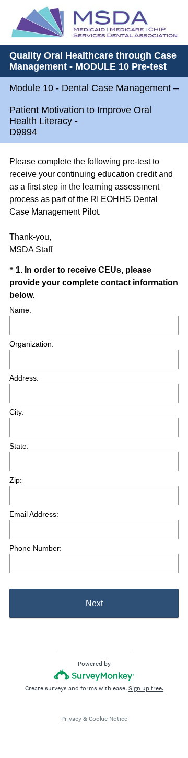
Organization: (31, 344)
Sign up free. (145, 688)
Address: (24, 378)
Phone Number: (35, 548)
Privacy (71, 719)
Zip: (15, 480)
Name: (20, 310)
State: (19, 446)
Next (94, 603)
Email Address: (33, 514)
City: (16, 412)
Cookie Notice (108, 719)
